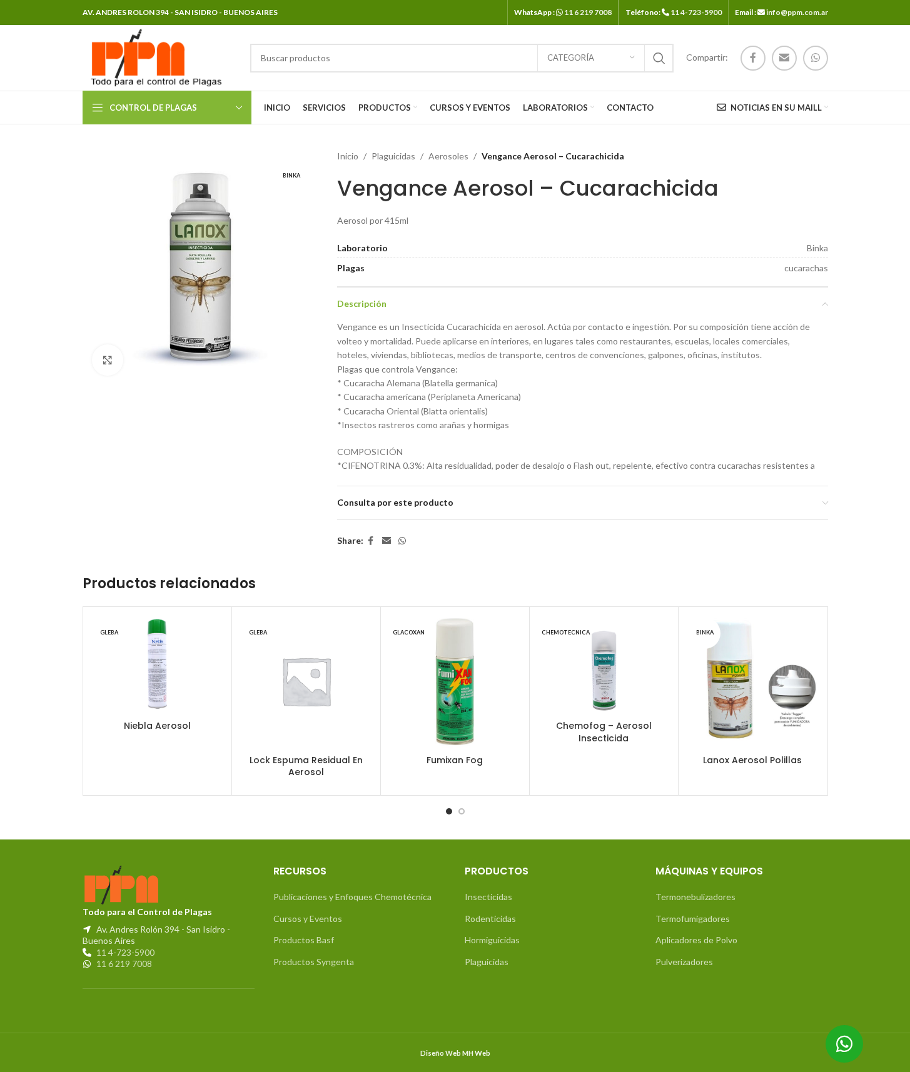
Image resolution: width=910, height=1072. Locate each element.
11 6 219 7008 (588, 12)
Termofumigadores (692, 918)
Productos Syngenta (313, 961)
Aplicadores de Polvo (696, 939)
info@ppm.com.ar (797, 12)
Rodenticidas (490, 918)
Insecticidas (488, 896)
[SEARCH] (659, 58)
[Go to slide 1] (449, 811)
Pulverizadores (684, 961)
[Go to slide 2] (461, 811)
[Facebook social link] (753, 58)
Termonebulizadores (695, 896)
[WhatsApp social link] (815, 58)
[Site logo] (154, 56)
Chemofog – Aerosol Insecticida (604, 731)
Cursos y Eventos (307, 918)
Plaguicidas (393, 156)
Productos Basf (303, 939)
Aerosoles (448, 156)
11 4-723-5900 (696, 12)
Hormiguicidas (492, 939)
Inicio (347, 156)
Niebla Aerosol (157, 725)
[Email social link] (784, 58)
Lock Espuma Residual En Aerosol (306, 766)
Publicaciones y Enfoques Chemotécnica (352, 896)
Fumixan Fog (455, 760)
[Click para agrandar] (107, 360)
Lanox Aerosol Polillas (752, 760)
